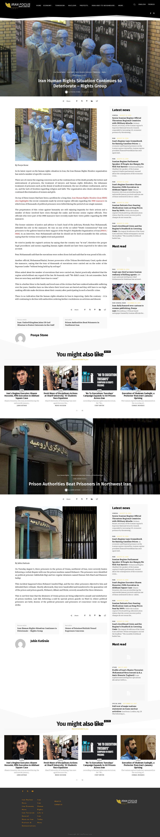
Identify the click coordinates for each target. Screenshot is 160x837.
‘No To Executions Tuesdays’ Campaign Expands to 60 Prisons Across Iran (99, 395)
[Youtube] (32, 791)
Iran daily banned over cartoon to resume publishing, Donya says (128, 308)
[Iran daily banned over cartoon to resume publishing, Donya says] (128, 292)
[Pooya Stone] (66, 92)
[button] (134, 4)
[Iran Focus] (17, 5)
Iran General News (119, 303)
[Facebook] (150, 13)
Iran (113, 138)
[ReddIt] (97, 101)
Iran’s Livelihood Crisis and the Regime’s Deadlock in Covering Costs (127, 228)
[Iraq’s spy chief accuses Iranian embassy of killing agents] (128, 258)
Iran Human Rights (59, 72)
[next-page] (82, 410)
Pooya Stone (75, 92)
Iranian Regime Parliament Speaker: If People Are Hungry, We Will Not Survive (128, 164)
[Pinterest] (87, 101)
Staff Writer (99, 405)
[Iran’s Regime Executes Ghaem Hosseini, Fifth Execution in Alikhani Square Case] (21, 378)
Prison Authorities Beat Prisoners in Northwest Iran (82, 323)
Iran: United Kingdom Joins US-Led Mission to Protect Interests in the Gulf (35, 323)
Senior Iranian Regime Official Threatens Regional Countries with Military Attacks (126, 120)
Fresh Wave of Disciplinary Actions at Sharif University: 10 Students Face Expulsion (60, 395)
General (115, 115)
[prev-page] (77, 410)
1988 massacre (98, 201)
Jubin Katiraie (22, 405)
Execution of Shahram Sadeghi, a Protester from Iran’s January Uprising (138, 395)
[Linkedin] (92, 101)
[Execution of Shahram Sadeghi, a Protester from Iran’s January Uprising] (138, 378)
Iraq (113, 269)
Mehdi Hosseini (60, 405)
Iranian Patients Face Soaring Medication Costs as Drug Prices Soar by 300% (127, 208)
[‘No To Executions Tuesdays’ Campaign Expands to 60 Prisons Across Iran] (99, 378)
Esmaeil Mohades (138, 405)
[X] (154, 13)
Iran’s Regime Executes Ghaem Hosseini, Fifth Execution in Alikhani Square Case (126, 187)
